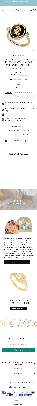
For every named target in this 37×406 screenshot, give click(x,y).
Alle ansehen (18, 308)
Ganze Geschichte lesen (17, 262)
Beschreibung (18, 127)
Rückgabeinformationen (18, 135)
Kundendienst (18, 373)
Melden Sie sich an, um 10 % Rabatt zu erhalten (18, 363)
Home (16, 15)
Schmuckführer (18, 378)
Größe (18, 84)
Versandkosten (23, 75)
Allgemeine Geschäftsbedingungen (18, 382)
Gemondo (18, 369)
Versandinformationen (18, 131)
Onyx (20, 15)
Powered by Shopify (18, 404)
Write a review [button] (18, 350)
